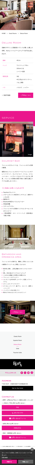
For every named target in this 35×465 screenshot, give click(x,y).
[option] (17, 15)
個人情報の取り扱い (9, 446)
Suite (17, 348)
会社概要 (27, 446)
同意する (9, 461)
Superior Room (17, 340)
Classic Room (17, 336)
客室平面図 (7, 95)
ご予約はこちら (26, 95)
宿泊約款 (20, 446)
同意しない (26, 461)
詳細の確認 (5, 457)
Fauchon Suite (17, 352)
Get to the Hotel (17, 388)
